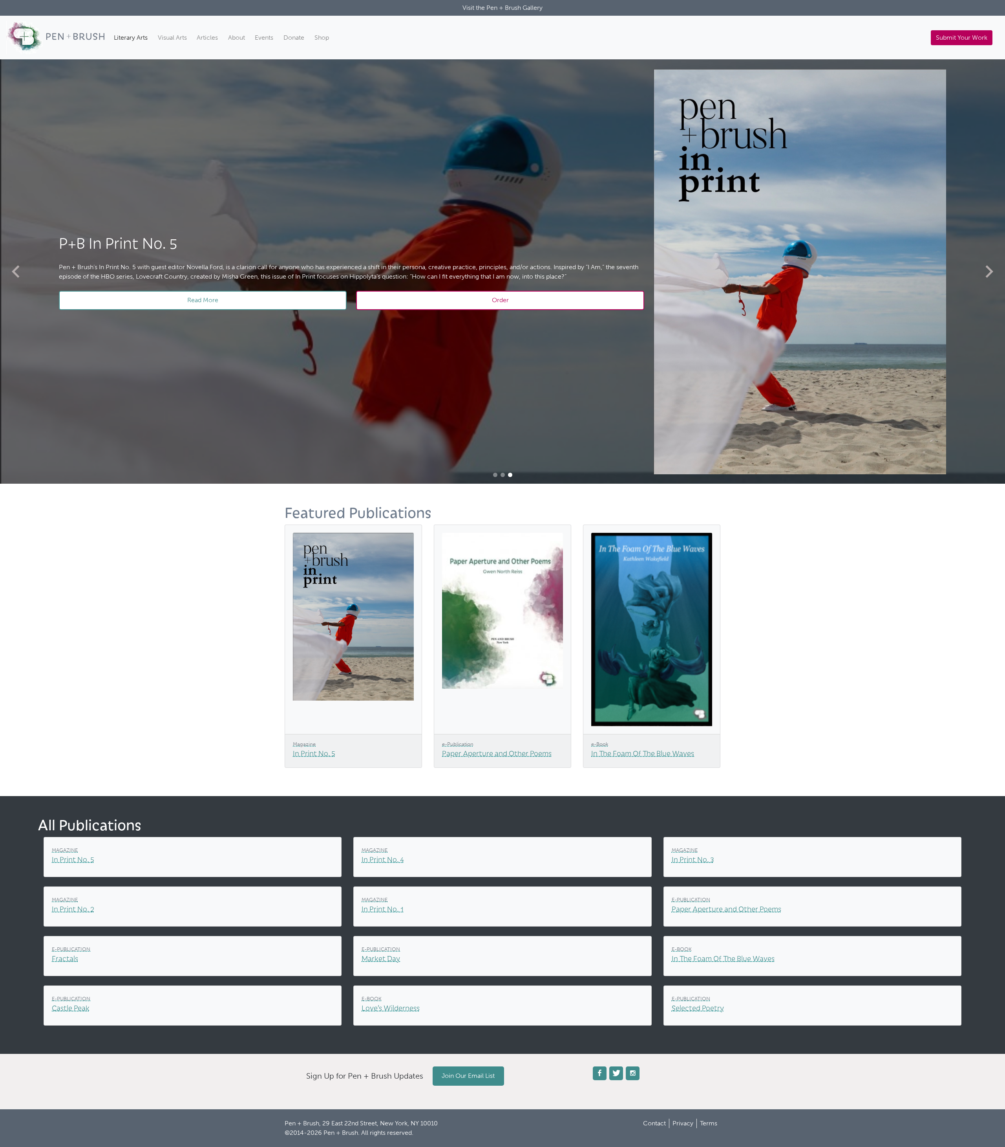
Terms (708, 1123)
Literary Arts (131, 37)
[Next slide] (989, 271)
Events (264, 37)
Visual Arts (172, 37)
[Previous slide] (15, 271)
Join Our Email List (468, 1075)
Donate (293, 37)
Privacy (682, 1123)
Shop (321, 37)
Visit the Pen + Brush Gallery (502, 7)
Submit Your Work (961, 37)
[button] (495, 475)
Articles (207, 37)
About (236, 37)
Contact (654, 1123)
